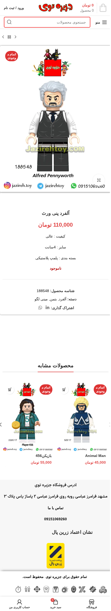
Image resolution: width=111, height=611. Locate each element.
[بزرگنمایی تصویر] (99, 180)
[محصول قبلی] (15, 37)
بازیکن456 (44, 456)
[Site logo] (55, 7)
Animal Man (95, 456)
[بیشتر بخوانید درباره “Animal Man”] (63, 389)
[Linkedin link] (47, 308)
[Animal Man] (82, 417)
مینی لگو (41, 299)
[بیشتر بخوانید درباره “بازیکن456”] (9, 389)
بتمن (53, 299)
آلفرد (62, 299)
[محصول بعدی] (3, 37)
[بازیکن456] (28, 417)
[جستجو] (9, 22)
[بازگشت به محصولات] (9, 37)
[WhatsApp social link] (40, 308)
